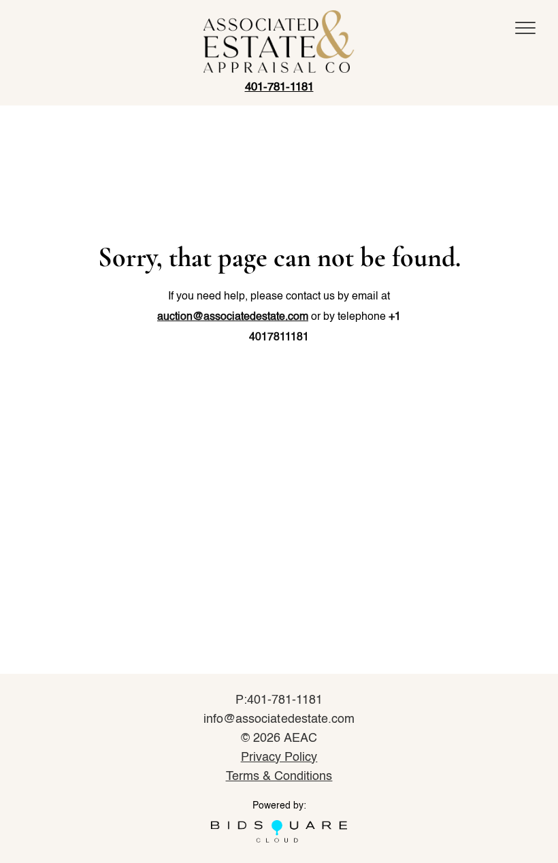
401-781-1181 (279, 87)
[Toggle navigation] (525, 27)
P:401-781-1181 (279, 700)
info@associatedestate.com (279, 719)
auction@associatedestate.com (232, 317)
